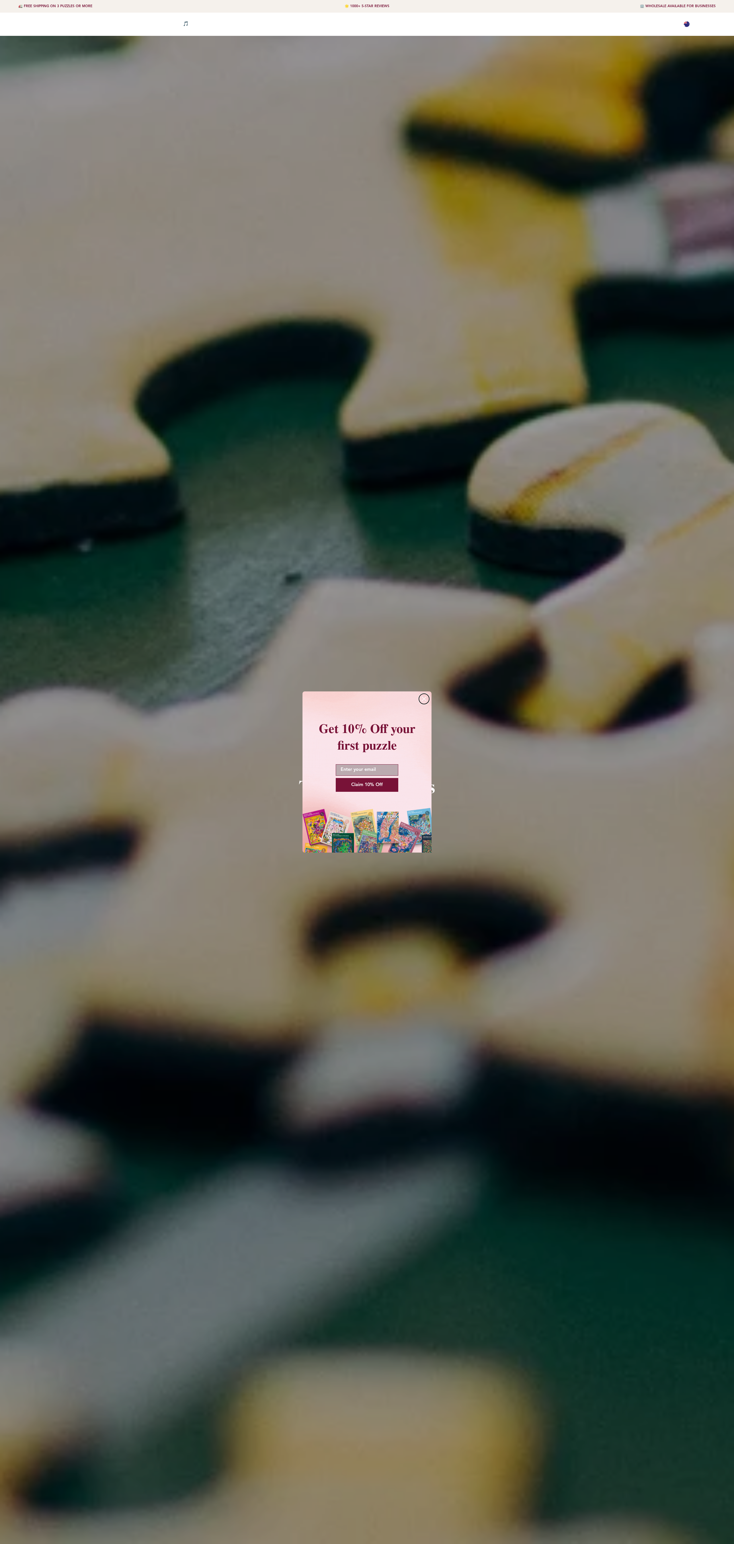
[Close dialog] (424, 699)
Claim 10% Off (367, 785)
